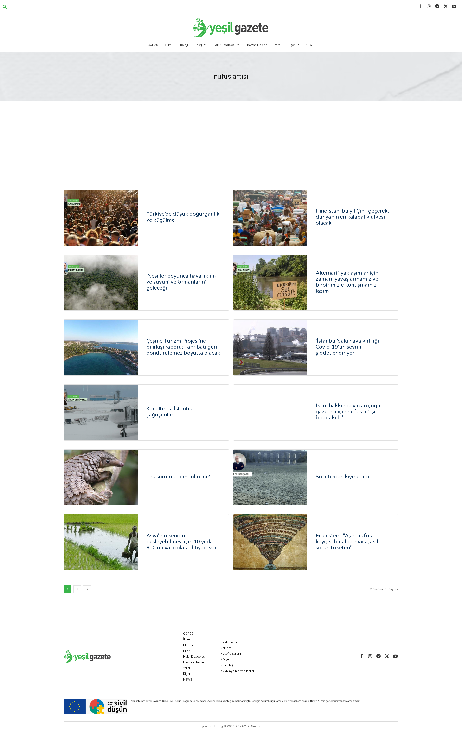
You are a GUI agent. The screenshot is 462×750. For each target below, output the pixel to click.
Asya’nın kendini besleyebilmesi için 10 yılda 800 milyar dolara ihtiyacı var (181, 542)
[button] (5, 7)
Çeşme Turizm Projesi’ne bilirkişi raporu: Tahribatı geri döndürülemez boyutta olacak (183, 347)
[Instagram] (429, 7)
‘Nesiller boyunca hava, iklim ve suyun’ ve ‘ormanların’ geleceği (181, 282)
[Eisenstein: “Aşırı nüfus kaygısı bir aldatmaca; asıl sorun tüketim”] (270, 542)
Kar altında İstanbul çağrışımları (170, 412)
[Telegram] (437, 7)
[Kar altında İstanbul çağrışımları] (101, 412)
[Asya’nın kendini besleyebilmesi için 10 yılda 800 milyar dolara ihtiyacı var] (101, 542)
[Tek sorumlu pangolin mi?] (101, 477)
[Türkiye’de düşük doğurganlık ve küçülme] (101, 218)
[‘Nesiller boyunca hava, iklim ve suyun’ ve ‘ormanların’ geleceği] (101, 283)
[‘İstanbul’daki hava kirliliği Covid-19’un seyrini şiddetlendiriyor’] (270, 347)
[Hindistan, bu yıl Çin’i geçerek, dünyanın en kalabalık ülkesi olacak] (270, 218)
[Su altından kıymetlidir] (270, 477)
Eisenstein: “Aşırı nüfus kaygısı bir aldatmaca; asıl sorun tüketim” (347, 542)
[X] (446, 7)
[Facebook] (420, 7)
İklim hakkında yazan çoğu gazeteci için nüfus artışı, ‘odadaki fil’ (348, 412)
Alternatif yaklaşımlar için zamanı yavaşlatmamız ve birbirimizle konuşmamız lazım (347, 282)
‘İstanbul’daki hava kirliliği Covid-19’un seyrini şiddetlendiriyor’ (347, 347)
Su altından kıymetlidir (343, 477)
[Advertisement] (231, 136)
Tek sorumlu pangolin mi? (178, 477)
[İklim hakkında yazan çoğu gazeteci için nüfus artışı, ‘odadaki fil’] (270, 412)
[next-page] (87, 589)
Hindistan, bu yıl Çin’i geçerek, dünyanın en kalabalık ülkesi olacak (352, 217)
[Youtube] (454, 7)
